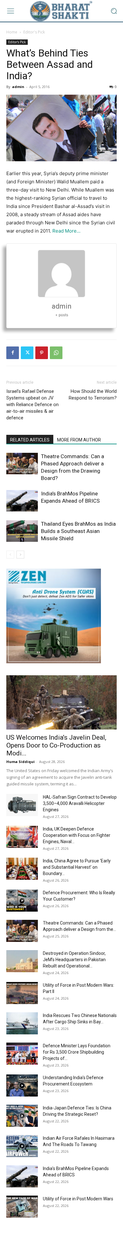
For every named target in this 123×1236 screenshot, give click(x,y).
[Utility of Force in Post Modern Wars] (22, 1207)
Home (11, 32)
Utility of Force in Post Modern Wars (78, 1198)
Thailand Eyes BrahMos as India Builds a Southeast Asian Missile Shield (78, 531)
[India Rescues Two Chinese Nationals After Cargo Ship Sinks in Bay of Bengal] (22, 1023)
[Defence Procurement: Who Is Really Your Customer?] (22, 901)
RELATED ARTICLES (30, 439)
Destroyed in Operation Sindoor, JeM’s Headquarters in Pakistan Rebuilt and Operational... (74, 959)
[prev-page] (10, 555)
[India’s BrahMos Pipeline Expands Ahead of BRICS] (22, 501)
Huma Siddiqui (20, 761)
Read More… (66, 231)
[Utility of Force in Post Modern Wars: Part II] (22, 993)
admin (18, 86)
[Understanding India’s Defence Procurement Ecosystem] (22, 1085)
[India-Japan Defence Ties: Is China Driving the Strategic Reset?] (22, 1116)
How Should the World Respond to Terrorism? (93, 394)
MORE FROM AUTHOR (79, 439)
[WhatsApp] (56, 352)
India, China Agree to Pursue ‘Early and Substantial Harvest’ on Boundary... (77, 867)
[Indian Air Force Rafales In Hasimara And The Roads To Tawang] (22, 1146)
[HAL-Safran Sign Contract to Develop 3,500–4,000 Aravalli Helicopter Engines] (22, 805)
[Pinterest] (41, 352)
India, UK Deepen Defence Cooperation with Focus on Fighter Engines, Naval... (76, 835)
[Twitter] (27, 352)
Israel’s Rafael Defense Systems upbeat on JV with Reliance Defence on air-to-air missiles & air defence (32, 404)
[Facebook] (12, 352)
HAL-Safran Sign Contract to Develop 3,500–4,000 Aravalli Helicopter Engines (80, 803)
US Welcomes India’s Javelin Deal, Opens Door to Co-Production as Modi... (56, 745)
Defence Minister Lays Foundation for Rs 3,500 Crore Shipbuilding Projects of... (76, 1052)
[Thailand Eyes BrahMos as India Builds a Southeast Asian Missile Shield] (22, 531)
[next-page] (20, 555)
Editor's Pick (34, 32)
